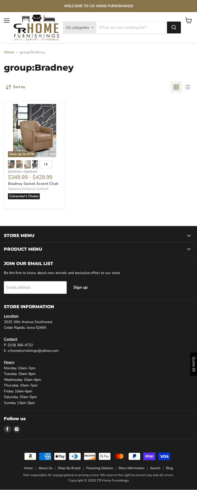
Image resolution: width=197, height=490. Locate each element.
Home (9, 52)
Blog (169, 468)
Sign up (80, 287)
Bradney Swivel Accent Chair (33, 183)
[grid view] (176, 87)
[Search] (174, 27)
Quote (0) (193, 364)
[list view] (187, 87)
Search (155, 468)
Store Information (131, 468)
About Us (45, 468)
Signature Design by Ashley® (28, 189)
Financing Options (99, 468)
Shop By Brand (69, 468)
